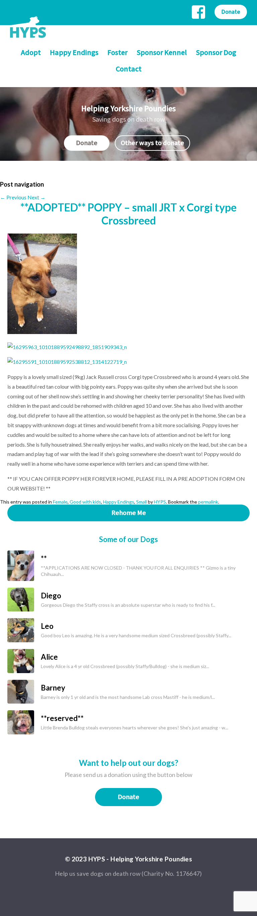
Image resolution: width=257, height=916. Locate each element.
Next (36, 197)
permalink (208, 502)
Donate (230, 12)
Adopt (31, 53)
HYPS (160, 502)
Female (60, 502)
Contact (129, 69)
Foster (117, 53)
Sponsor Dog (216, 53)
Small (141, 502)
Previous (13, 197)
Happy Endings (74, 53)
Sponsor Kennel (162, 53)
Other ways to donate (152, 143)
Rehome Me (128, 513)
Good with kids (85, 502)
